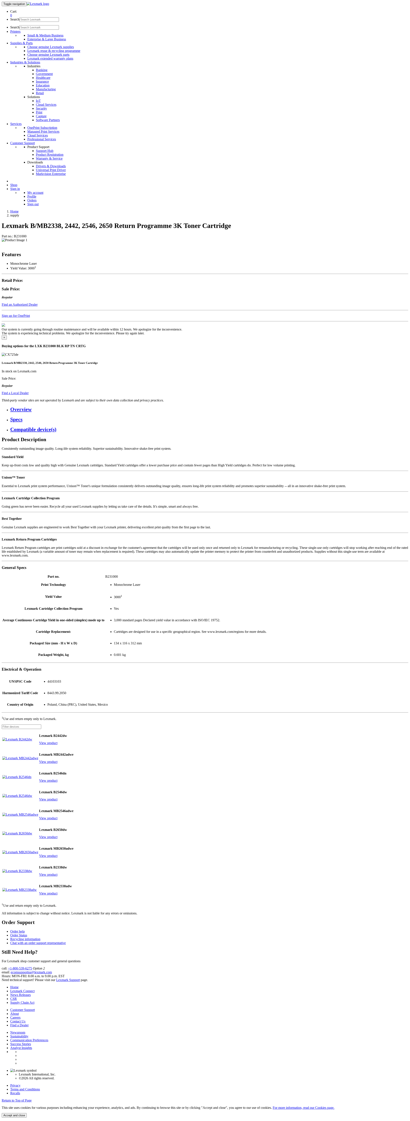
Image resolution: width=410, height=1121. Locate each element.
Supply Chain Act (22, 1002)
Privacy (15, 1085)
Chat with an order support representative (38, 943)
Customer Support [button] (22, 143)
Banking (41, 70)
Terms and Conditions (25, 1089)
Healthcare (43, 77)
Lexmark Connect (22, 991)
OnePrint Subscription (42, 127)
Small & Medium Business (45, 35)
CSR (13, 999)
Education (43, 85)
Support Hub (44, 151)
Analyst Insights (21, 1048)
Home (14, 211)
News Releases (20, 995)
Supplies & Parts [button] (21, 43)
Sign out (33, 204)
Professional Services (41, 139)
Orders (32, 200)
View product (48, 743)
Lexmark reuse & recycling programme (53, 51)
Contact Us (17, 1021)
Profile (31, 196)
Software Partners (48, 120)
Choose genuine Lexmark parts (48, 54)
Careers (15, 1017)
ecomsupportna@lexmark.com (31, 972)
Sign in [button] (15, 189)
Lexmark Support (68, 980)
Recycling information (25, 939)
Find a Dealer (19, 1025)
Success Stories (20, 1044)
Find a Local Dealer (15, 393)
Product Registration (49, 154)
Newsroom (17, 1032)
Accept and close (14, 1115)
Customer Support (22, 1010)
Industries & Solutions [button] (25, 62)
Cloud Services (46, 104)
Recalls (15, 1093)
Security (41, 108)
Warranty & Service (49, 158)
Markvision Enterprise (51, 174)
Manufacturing (46, 89)
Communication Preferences (29, 1040)
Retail (40, 93)
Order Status (18, 935)
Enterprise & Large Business (46, 39)
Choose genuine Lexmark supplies (50, 47)
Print (39, 112)
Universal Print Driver (51, 170)
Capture (41, 116)
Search (14, 19)
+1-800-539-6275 (20, 968)
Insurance (42, 81)
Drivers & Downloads (51, 166)
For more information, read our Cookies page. (303, 1107)
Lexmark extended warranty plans (50, 58)
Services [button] (16, 124)
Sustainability (19, 1036)
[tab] (209, 409)
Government (44, 74)
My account (35, 192)
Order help (17, 931)
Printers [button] (15, 31)
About (14, 1013)
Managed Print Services (43, 131)
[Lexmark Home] (38, 4)
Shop (13, 185)
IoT (38, 101)
